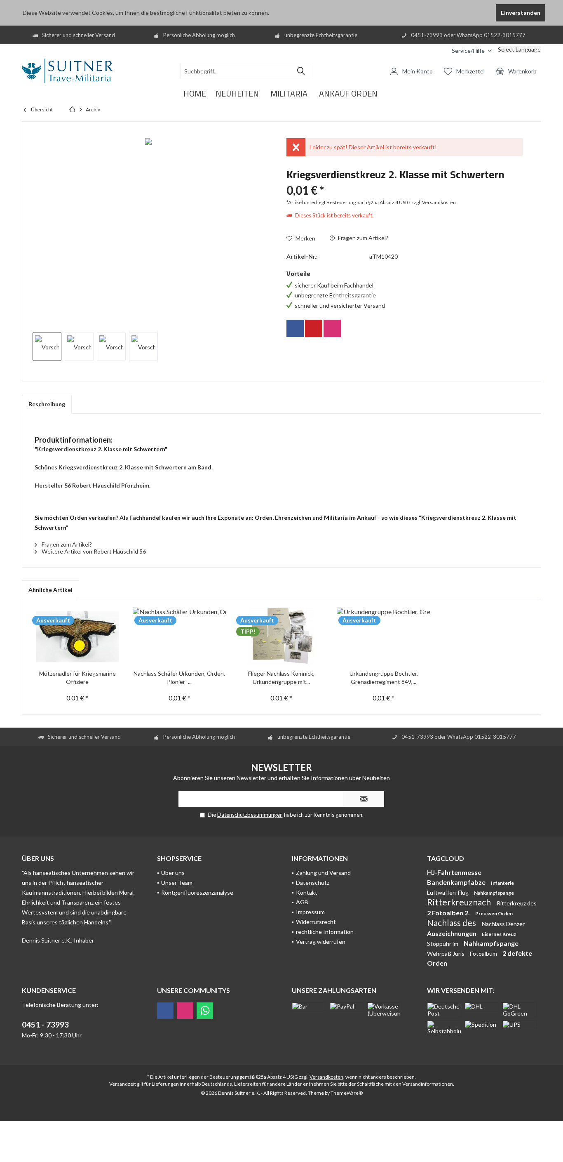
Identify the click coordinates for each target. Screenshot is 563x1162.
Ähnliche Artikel (50, 589)
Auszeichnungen (452, 933)
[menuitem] (439, 50)
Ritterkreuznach (460, 902)
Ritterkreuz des (517, 903)
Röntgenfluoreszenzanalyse (197, 892)
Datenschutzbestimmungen (250, 814)
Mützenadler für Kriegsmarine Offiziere (77, 677)
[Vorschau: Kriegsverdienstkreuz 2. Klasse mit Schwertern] (47, 346)
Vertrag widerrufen (320, 941)
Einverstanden (520, 12)
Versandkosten (326, 1077)
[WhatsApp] (205, 1010)
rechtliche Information (325, 931)
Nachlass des (452, 922)
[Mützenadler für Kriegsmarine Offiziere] (77, 636)
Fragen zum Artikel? (362, 237)
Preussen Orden (494, 913)
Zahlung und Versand (323, 872)
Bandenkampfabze (457, 882)
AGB (302, 901)
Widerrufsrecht (316, 921)
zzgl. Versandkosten (433, 202)
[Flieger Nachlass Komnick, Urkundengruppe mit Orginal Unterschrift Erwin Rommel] (281, 636)
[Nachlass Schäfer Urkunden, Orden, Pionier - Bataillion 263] (180, 636)
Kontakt (306, 892)
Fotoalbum (484, 953)
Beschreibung (46, 404)
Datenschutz (312, 882)
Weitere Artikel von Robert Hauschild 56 (93, 551)
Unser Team (176, 882)
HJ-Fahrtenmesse (454, 872)
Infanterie (502, 883)
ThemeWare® (347, 1093)
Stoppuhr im (443, 943)
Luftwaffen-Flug (448, 892)
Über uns (173, 872)
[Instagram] (332, 328)
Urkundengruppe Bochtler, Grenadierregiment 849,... (384, 677)
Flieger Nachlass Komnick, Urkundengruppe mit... (281, 677)
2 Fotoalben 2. (449, 913)
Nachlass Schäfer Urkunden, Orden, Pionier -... (179, 677)
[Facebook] (295, 328)
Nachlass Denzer (503, 923)
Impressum (310, 911)
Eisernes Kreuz (499, 934)
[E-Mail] (313, 328)
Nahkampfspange (494, 893)
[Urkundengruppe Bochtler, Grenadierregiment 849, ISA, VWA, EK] (384, 636)
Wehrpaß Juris (446, 953)
